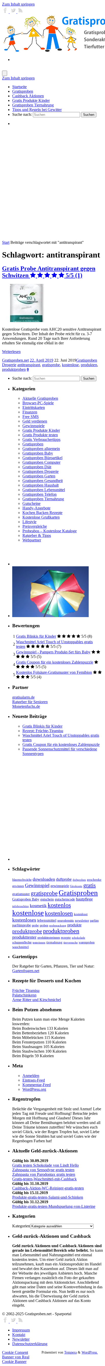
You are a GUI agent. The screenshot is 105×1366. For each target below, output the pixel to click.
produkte (74, 925)
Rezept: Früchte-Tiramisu (42, 731)
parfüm (94, 920)
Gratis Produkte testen (40, 435)
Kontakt (18, 1334)
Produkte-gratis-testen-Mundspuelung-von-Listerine (53, 1206)
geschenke (94, 879)
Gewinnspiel (37, 885)
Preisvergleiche (34, 526)
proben (44, 925)
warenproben (87, 942)
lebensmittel (46, 920)
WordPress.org (34, 1089)
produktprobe (27, 931)
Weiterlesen (11, 351)
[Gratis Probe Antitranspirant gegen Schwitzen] (27, 320)
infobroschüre (20, 906)
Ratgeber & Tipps (36, 535)
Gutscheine (31, 503)
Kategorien (21, 1226)
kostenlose (70, 365)
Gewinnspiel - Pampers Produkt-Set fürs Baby (53, 652)
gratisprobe (51, 365)
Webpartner (31, 540)
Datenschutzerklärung (29, 1344)
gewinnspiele (59, 886)
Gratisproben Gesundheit (42, 480)
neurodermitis (65, 920)
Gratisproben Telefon (39, 494)
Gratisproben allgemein (41, 448)
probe (35, 925)
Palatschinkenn (24, 995)
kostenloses (24, 920)
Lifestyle (29, 522)
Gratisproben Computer (41, 462)
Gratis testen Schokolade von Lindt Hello (45, 1165)
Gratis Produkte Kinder (41, 430)
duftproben (79, 879)
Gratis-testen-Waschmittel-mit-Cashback (44, 1179)
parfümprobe (21, 925)
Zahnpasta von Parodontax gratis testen (43, 1174)
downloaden (44, 879)
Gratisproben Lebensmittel (43, 490)
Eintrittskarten (33, 407)
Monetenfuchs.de (26, 706)
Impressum (21, 1330)
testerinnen (39, 942)
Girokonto (76, 886)
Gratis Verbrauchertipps (41, 439)
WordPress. (90, 1352)
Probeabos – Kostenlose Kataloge (49, 531)
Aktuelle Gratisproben (40, 398)
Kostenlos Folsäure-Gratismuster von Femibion (54, 672)
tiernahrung (54, 942)
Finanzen (29, 412)
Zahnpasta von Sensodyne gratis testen (43, 1170)
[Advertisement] (52, 183)
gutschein (47, 899)
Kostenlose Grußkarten (41, 517)
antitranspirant (28, 365)
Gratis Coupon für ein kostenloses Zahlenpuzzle (54, 662)
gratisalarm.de (23, 697)
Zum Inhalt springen (18, 4)
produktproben (14, 369)
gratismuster (21, 894)
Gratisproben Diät (36, 467)
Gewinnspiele (33, 426)
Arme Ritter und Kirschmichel (36, 1000)
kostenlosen (59, 913)
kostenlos (59, 905)
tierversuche (70, 942)
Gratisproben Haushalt (40, 485)
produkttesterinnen (48, 937)
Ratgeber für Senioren (30, 702)
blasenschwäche (22, 879)
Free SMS (30, 416)
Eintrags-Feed (33, 1080)
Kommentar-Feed (36, 1085)
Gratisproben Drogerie (40, 471)
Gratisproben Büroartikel (42, 458)
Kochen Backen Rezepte (42, 512)
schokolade (78, 937)
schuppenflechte (22, 942)
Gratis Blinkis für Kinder (36, 636)
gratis (89, 885)
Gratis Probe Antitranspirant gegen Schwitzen (48, 272)
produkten (89, 365)
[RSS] (20, 12)
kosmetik (38, 905)
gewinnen (18, 886)
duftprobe (64, 879)
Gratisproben (32, 444)
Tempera (70, 1352)
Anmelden (30, 1075)
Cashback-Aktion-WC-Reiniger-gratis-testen (48, 1188)
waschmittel (20, 947)
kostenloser (81, 914)
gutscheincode (65, 899)
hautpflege (84, 899)
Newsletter (21, 1339)
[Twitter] (13, 12)
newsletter (82, 920)
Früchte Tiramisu (26, 990)
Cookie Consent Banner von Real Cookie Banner (15, 1357)
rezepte (66, 937)
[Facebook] (6, 12)
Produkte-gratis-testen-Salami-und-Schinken (47, 1197)
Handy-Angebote (36, 508)
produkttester (24, 937)
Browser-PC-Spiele (38, 403)
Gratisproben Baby (37, 453)
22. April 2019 (41, 360)
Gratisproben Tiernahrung (43, 499)
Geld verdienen (34, 421)
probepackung (57, 925)
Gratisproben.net (15, 360)
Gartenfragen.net (25, 971)
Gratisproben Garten (38, 476)
